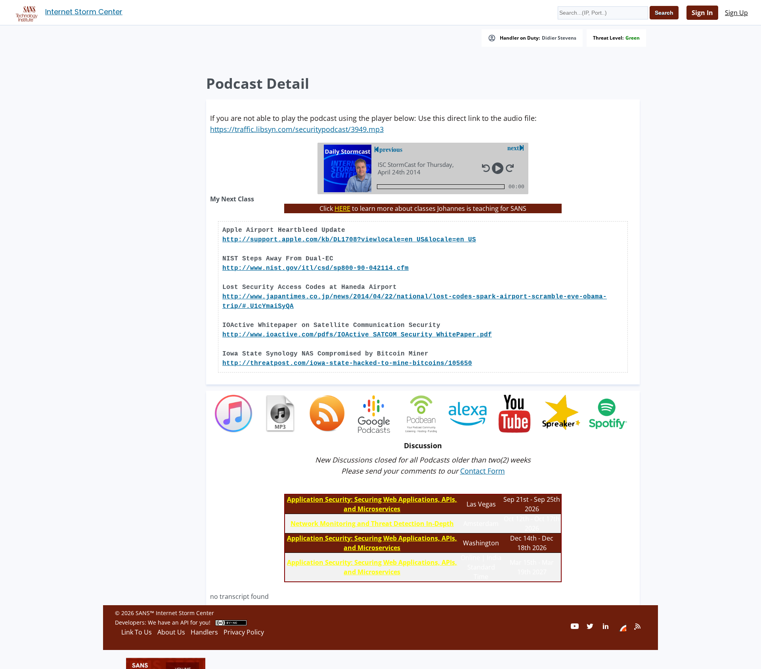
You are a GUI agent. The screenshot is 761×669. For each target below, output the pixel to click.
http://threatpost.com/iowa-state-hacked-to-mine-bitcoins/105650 (347, 363)
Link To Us (136, 632)
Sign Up (736, 12)
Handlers (204, 632)
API (184, 622)
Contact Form (482, 471)
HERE (342, 208)
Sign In (702, 12)
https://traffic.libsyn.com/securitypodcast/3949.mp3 (297, 129)
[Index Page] (25, 12)
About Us (171, 632)
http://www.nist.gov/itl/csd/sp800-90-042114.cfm (315, 268)
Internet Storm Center (83, 12)
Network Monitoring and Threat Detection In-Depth (372, 523)
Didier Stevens (559, 38)
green (632, 38)
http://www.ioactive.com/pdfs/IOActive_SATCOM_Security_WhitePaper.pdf (357, 334)
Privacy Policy (244, 632)
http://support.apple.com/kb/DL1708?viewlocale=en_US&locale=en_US (349, 239)
